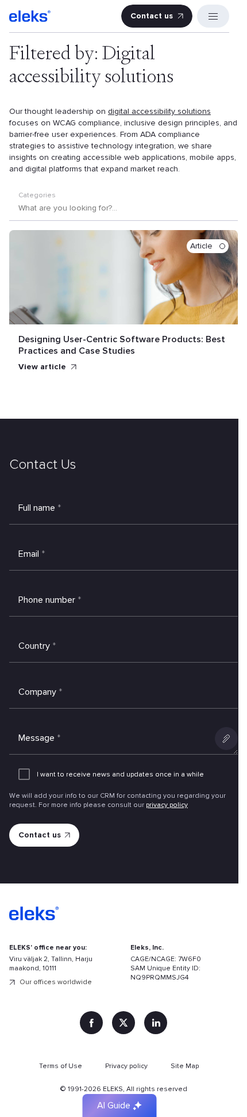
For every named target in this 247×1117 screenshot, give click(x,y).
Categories (37, 195)
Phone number (49, 600)
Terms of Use (60, 1066)
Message (39, 738)
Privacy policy (126, 1066)
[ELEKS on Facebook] (91, 1022)
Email (31, 554)
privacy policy (167, 805)
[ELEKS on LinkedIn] (155, 1022)
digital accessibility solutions (159, 111)
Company (40, 692)
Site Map (185, 1066)
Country (37, 646)
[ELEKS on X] (123, 1022)
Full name (39, 508)
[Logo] (30, 16)
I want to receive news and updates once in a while (120, 774)
